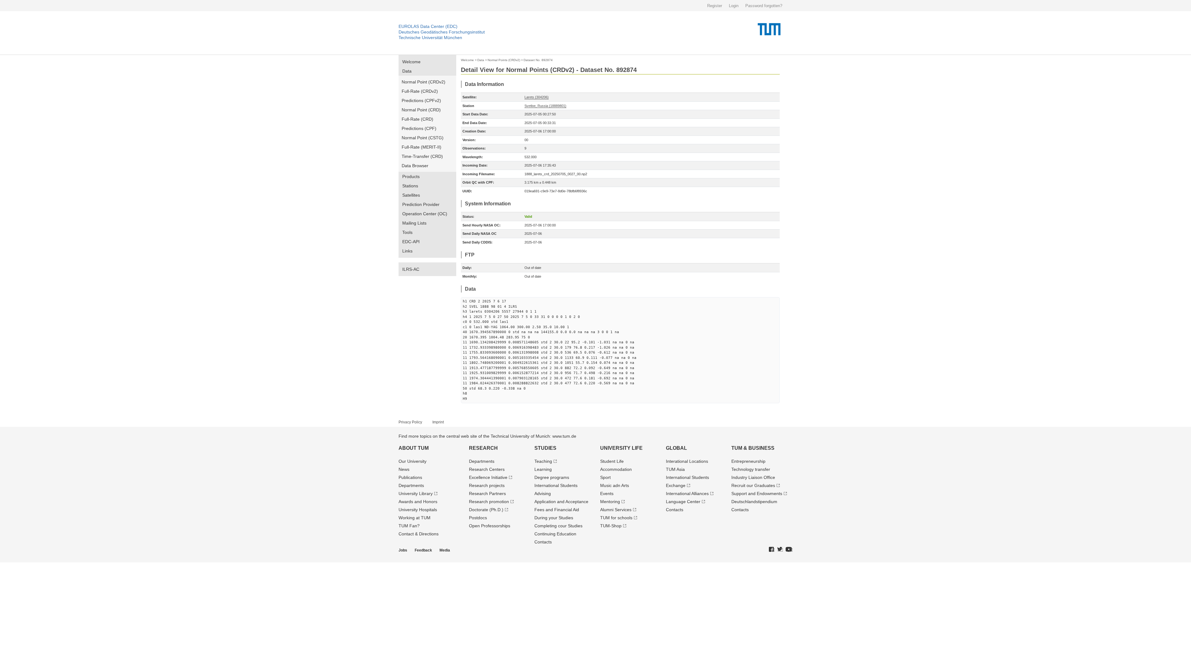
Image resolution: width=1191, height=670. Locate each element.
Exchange (675, 485)
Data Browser (415, 165)
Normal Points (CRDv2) (504, 60)
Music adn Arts (614, 485)
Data (407, 71)
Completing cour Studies (558, 525)
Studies (545, 448)
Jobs (403, 550)
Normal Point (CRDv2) (423, 81)
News (404, 469)
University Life (621, 448)
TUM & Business (752, 448)
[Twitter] (780, 549)
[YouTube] (789, 549)
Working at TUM (414, 517)
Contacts (543, 541)
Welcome (411, 61)
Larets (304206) (536, 97)
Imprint (438, 422)
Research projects (487, 485)
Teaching (543, 461)
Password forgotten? (763, 5)
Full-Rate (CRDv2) (420, 91)
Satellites (411, 195)
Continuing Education (555, 533)
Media (444, 550)
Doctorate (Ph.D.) (486, 509)
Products (411, 176)
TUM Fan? (409, 525)
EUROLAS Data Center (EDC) (428, 26)
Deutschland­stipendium (754, 501)
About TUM (414, 448)
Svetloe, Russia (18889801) (545, 106)
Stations (410, 185)
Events (606, 493)
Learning (543, 469)
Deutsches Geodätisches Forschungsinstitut (442, 31)
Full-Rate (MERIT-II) (421, 147)
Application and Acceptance (561, 501)
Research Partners (487, 493)
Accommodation (616, 469)
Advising (542, 493)
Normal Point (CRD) (421, 109)
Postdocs (478, 517)
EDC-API (411, 241)
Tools (407, 232)
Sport (605, 477)
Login (733, 5)
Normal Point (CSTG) (423, 137)
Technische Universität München (430, 37)
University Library (416, 493)
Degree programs (551, 477)
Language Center (683, 501)
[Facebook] (771, 549)
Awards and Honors (418, 501)
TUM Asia (675, 469)
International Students (556, 485)
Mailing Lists (414, 223)
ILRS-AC (410, 269)
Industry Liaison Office (753, 477)
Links (407, 250)
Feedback (423, 550)
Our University (412, 461)
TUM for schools (616, 517)
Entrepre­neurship (748, 461)
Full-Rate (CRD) (417, 119)
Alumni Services (615, 509)
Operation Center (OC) (424, 213)
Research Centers (487, 469)
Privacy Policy (410, 422)
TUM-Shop (611, 525)
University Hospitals (418, 509)
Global (676, 448)
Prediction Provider (420, 204)
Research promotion (489, 501)
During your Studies (553, 517)
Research (483, 448)
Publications (410, 477)
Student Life (612, 461)
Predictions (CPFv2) (421, 100)
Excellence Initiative (488, 477)
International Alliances (687, 493)
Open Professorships (489, 525)
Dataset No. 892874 (538, 60)
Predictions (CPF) (419, 128)
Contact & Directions (419, 533)
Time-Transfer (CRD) (422, 156)
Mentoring (610, 501)
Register (714, 5)
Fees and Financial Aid (556, 509)
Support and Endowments (756, 493)
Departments (411, 485)
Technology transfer (750, 469)
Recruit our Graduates (753, 485)
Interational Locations (687, 461)
